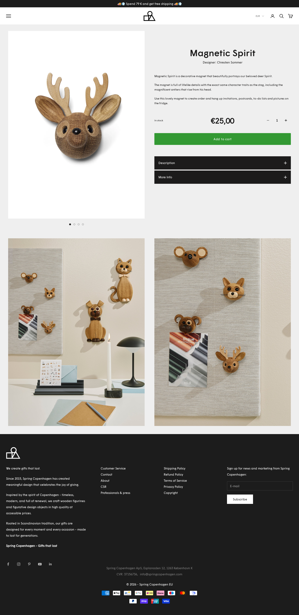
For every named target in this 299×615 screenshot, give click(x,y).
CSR (103, 486)
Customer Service (113, 468)
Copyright (171, 493)
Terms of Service (175, 480)
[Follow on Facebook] (8, 564)
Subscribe (240, 499)
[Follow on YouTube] (40, 564)
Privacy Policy (173, 486)
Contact (106, 474)
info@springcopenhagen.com (161, 574)
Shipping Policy (174, 468)
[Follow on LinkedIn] (50, 564)
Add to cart (223, 139)
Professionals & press (115, 493)
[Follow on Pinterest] (29, 564)
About (105, 480)
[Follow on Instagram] (19, 564)
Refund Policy (173, 474)
